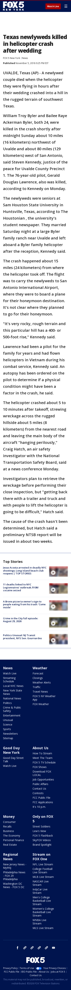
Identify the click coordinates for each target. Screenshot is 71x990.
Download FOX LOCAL (42, 773)
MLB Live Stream (43, 877)
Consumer (9, 822)
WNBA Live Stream (39, 921)
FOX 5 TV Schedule (44, 762)
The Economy (11, 835)
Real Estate (10, 844)
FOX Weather (41, 704)
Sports (7, 729)
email (54, 948)
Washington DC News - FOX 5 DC (13, 885)
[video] (58, 571)
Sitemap (8, 738)
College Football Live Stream (42, 870)
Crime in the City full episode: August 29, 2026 (20, 620)
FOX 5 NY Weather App (44, 697)
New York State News (12, 692)
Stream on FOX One (41, 856)
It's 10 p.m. (39, 807)
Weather (40, 668)
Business (8, 831)
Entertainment (11, 715)
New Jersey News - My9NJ (14, 866)
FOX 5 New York (11, 58)
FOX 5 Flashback (43, 835)
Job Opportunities (43, 779)
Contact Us (39, 788)
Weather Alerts (42, 682)
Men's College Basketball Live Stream (42, 900)
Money (9, 816)
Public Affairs (40, 784)
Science (7, 724)
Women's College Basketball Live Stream (43, 912)
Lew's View (39, 831)
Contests (38, 793)
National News (12, 698)
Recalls (7, 826)
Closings (38, 678)
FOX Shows (40, 767)
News (25, 58)
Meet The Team (42, 758)
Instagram (25, 948)
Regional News (10, 856)
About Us (40, 748)
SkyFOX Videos (42, 840)
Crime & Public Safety (12, 709)
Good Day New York (11, 750)
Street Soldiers (41, 826)
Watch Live (53, 6)
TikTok (32, 948)
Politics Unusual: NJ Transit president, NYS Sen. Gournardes (22, 636)
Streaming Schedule (9, 679)
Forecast (38, 673)
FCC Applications (43, 802)
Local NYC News (13, 686)
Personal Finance (13, 840)
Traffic (37, 687)
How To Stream (42, 753)
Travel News (40, 691)
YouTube (39, 948)
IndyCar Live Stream (40, 891)
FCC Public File (41, 797)
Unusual (8, 720)
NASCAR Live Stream (41, 883)
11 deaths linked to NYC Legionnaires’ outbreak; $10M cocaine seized (20, 587)
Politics (7, 703)
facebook (18, 948)
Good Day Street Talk (13, 759)
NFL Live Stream (43, 864)
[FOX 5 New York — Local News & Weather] (14, 6)
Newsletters (10, 733)
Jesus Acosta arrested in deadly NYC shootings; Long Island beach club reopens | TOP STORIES (24, 570)
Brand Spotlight (42, 844)
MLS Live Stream (43, 928)
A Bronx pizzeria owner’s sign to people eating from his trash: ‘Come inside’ (24, 604)
